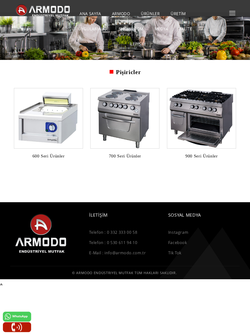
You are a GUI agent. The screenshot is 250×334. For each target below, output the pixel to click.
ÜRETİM (178, 13)
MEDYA (161, 29)
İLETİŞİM (138, 44)
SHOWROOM (131, 29)
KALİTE (185, 29)
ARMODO (121, 13)
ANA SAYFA (90, 13)
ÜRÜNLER (150, 13)
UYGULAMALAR (93, 29)
